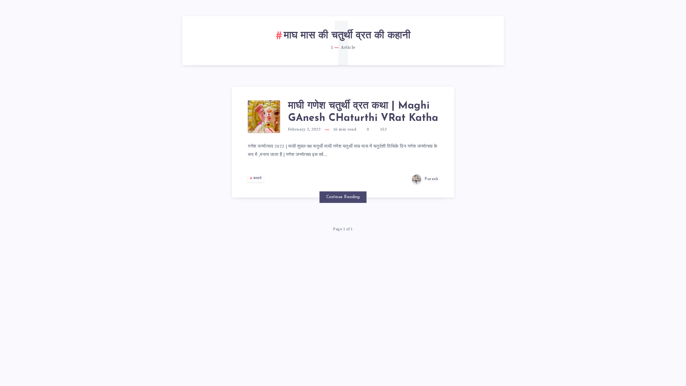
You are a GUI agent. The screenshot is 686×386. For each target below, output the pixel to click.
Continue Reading (343, 197)
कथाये (257, 178)
